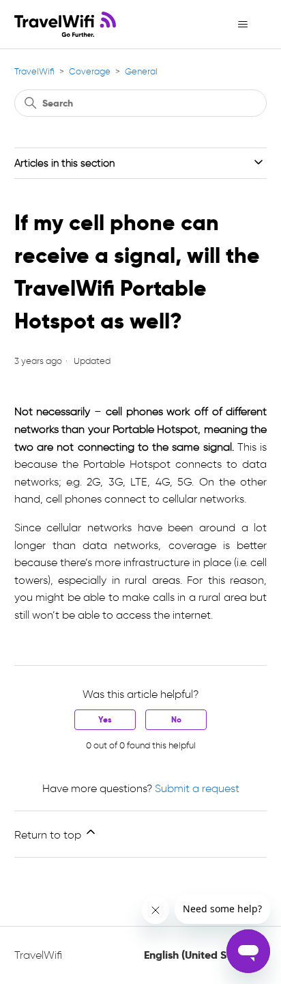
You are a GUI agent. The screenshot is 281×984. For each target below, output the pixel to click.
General (141, 71)
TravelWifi (34, 71)
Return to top (49, 834)
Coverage (89, 71)
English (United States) (201, 955)
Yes (105, 719)
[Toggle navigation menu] (242, 25)
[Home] (65, 24)
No (176, 719)
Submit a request (197, 788)
